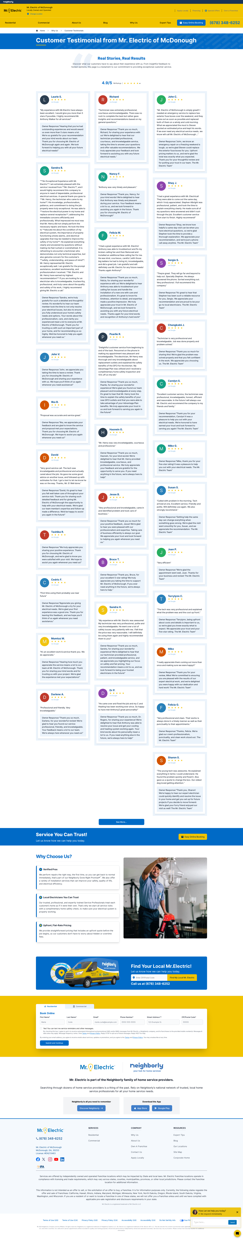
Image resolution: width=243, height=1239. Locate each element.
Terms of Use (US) (50, 1220)
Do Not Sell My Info (167, 1220)
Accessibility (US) (129, 1220)
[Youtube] (56, 1159)
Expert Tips (179, 1135)
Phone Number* (126, 1017)
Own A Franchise (139, 1146)
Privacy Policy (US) (90, 1220)
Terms (84, 1033)
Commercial (81, 1006)
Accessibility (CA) (147, 1220)
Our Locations (180, 1146)
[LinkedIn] (62, 1159)
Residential (52, 1006)
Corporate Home (182, 1157)
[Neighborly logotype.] (147, 1067)
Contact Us (136, 1152)
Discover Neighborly (89, 1108)
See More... (121, 822)
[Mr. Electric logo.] (13, 10)
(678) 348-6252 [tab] (225, 22)
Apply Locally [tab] (182, 10)
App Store (142, 1108)
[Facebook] (38, 1159)
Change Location (36, 14)
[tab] (76, 22)
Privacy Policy (95, 1033)
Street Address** (154, 1017)
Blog (176, 1140)
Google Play (164, 1108)
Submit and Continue (54, 1043)
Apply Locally (137, 1157)
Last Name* (72, 1017)
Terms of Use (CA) (70, 1220)
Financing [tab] (196, 10)
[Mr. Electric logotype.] (97, 1067)
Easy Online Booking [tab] (193, 22)
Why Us (134, 1135)
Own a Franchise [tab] (231, 10)
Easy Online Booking (195, 836)
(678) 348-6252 (158, 984)
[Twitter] (44, 1159)
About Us (135, 1140)
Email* (96, 1017)
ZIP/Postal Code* (189, 1017)
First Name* (45, 1017)
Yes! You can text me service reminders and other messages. (68, 1028)
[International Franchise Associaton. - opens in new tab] (40, 1166)
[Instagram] (50, 1159)
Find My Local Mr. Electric (182, 977)
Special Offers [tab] (214, 10)
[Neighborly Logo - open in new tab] (8, 2)
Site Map (178, 1152)
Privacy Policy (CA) (110, 1220)
